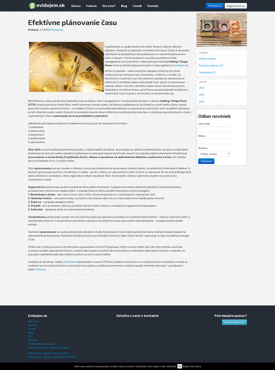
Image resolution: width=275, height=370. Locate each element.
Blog (124, 5)
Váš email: (204, 123)
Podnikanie (57, 29)
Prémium (41, 269)
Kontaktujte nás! (234, 322)
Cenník (137, 5)
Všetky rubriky (207, 58)
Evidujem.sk (181, 65)
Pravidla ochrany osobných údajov (48, 347)
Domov (76, 5)
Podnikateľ (70, 261)
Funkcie (91, 5)
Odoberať (206, 161)
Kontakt (152, 5)
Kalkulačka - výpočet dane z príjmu (48, 353)
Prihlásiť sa (215, 5)
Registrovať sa (236, 5)
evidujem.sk (50, 5)
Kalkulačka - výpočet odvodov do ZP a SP (52, 356)
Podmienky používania (41, 343)
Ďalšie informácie (192, 366)
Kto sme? (108, 5)
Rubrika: (203, 148)
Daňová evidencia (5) (211, 65)
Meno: (202, 135)
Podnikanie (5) (207, 72)
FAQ (30, 336)
